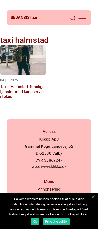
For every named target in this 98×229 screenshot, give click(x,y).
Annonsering (49, 189)
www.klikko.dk (53, 166)
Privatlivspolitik (56, 221)
